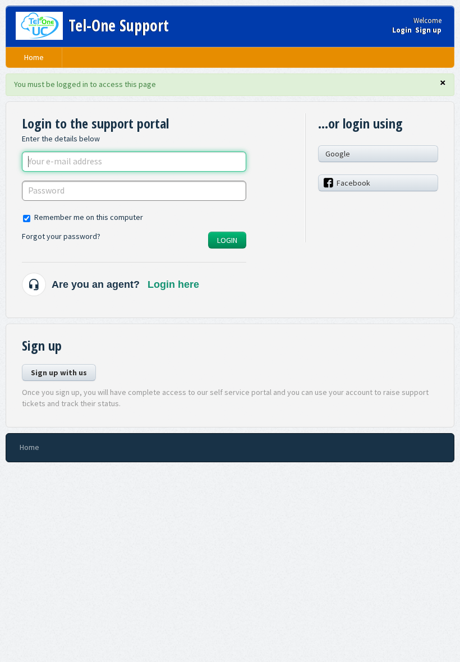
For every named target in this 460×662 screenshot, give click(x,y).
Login (227, 240)
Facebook (353, 183)
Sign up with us (59, 372)
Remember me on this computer (88, 217)
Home (34, 57)
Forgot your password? (61, 236)
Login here (173, 284)
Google (337, 154)
